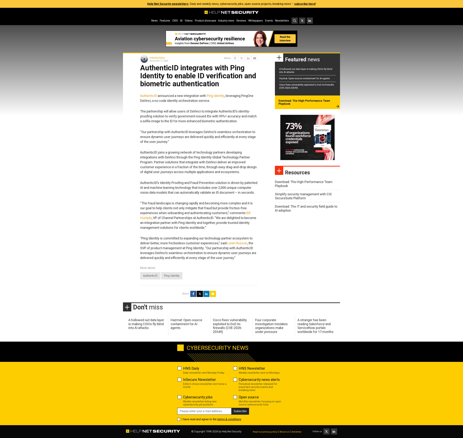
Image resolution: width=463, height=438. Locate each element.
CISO (175, 20)
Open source (249, 397)
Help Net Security (231, 431)
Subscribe (240, 411)
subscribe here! (305, 4)
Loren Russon (237, 243)
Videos (189, 20)
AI (181, 20)
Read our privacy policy (265, 431)
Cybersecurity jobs (198, 397)
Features (165, 20)
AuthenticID (148, 96)
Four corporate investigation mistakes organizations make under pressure (271, 326)
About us (284, 431)
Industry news (226, 20)
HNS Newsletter (252, 368)
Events (269, 20)
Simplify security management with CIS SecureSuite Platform (303, 196)
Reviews (241, 20)
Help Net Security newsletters (167, 4)
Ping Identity (215, 96)
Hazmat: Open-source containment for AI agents (304, 78)
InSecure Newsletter (199, 379)
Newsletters (282, 20)
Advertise (296, 431)
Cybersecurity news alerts (259, 379)
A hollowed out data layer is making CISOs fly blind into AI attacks (146, 324)
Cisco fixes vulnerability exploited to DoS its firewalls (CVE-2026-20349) (230, 326)
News (154, 20)
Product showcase (205, 20)
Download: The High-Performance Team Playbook (304, 102)
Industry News (157, 57)
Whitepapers (255, 20)
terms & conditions (229, 419)
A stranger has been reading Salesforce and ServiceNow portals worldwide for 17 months (316, 326)
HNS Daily (191, 368)
